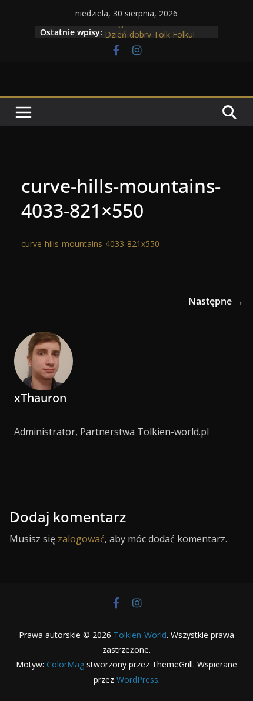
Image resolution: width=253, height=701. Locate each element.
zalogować (81, 538)
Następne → (216, 301)
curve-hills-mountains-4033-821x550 (90, 243)
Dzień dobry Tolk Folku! (150, 36)
